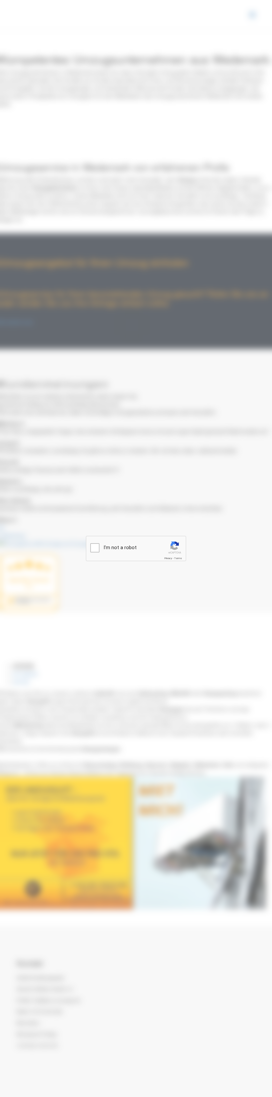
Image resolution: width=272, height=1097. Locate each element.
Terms (178, 558)
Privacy (168, 558)
